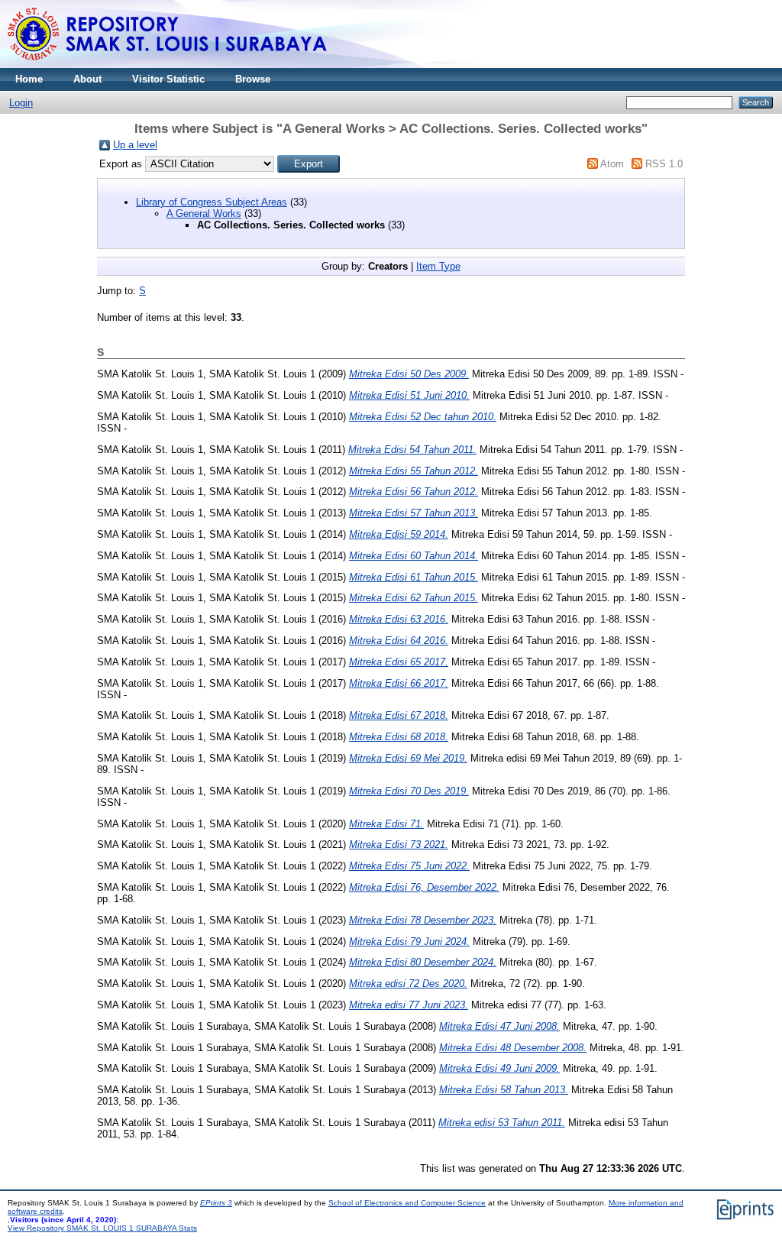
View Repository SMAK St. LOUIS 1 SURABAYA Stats (102, 1228)
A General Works (203, 213)
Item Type (438, 266)
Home (29, 79)
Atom (612, 164)
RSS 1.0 (664, 164)
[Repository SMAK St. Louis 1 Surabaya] (168, 64)
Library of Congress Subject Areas (211, 202)
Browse (252, 79)
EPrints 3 (216, 1203)
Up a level (135, 144)
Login (21, 102)
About (87, 79)
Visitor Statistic (168, 79)
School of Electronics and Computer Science (407, 1203)
